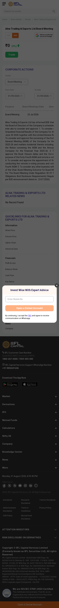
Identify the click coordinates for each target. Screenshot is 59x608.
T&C (29, 316)
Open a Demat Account (29, 308)
